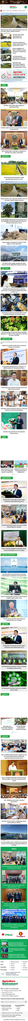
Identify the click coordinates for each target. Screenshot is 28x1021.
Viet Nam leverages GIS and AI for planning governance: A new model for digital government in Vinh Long (14, 290)
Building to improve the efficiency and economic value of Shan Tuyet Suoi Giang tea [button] (20, 470)
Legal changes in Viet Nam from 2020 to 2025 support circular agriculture (14, 243)
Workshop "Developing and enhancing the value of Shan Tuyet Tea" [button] (7, 470)
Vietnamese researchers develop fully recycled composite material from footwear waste (14, 313)
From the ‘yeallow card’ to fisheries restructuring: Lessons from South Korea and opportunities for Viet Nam (14, 843)
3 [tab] (14, 474)
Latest (24, 965)
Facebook (18, 1006)
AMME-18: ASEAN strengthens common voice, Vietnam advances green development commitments (14, 926)
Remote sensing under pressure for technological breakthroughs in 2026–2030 (14, 597)
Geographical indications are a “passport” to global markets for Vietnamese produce (14, 367)
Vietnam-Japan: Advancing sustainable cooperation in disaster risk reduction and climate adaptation (14, 905)
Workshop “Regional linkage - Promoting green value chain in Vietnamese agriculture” (16, 454)
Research (5, 156)
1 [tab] (11, 474)
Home (2, 961)
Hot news (25, 967)
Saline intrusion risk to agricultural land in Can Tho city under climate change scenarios (14, 199)
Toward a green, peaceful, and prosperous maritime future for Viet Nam (14, 619)
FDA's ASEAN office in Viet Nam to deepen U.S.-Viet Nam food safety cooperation (14, 152)
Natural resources (22, 10)
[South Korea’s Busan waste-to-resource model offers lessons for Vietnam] (14, 858)
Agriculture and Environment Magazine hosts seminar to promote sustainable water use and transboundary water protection (14, 711)
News (4, 10)
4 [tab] (15, 474)
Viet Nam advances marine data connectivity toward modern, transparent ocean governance (14, 574)
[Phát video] (7, 464)
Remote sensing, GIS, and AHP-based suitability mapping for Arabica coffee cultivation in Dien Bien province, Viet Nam (14, 334)
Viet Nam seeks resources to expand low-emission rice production (14, 128)
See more (25, 969)
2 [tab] (13, 474)
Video (4, 437)
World (14, 849)
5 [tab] (17, 474)
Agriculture (8, 10)
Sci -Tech (5, 268)
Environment (15, 10)
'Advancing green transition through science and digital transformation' (14, 388)
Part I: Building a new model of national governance (14, 800)
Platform (13, 967)
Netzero (5, 624)
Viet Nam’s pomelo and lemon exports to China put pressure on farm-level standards (14, 409)
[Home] (1, 11)
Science (13, 969)
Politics (5, 736)
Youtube (18, 1008)
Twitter (17, 1010)
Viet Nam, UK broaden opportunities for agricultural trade (14, 106)
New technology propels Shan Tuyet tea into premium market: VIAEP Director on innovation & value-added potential (16, 956)
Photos (4, 694)
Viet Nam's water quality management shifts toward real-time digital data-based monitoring (14, 264)
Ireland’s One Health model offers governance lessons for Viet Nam (14, 346)
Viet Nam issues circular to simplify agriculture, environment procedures (14, 821)
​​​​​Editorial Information (6, 1006)
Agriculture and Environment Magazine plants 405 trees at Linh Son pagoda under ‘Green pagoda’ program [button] (7, 728)
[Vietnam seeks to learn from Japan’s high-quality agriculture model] (14, 877)
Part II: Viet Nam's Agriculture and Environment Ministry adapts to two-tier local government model (14, 779)
